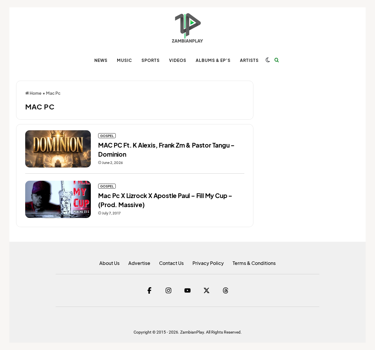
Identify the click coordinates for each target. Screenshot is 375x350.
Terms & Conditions (254, 263)
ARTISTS (249, 60)
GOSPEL (107, 136)
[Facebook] (149, 290)
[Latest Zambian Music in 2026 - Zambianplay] (187, 28)
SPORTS (151, 60)
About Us (109, 263)
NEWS (101, 60)
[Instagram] (168, 290)
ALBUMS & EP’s (213, 60)
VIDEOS (177, 60)
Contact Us (171, 263)
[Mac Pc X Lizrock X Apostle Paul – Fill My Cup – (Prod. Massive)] (58, 199)
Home (35, 93)
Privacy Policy (208, 263)
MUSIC (124, 60)
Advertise (139, 263)
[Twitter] (206, 290)
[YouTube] (187, 290)
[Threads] (225, 290)
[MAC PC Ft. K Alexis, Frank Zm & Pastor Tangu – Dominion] (58, 149)
